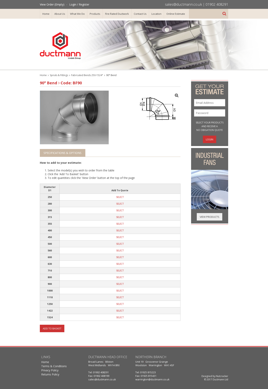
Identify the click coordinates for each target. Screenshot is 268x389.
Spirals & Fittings (59, 75)
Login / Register (79, 4)
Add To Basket (52, 328)
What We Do (77, 14)
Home (45, 14)
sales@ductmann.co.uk (183, 4)
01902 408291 (217, 4)
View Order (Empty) (52, 4)
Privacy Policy (49, 370)
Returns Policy (50, 374)
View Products (209, 217)
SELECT (120, 197)
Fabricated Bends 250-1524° (87, 75)
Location (156, 14)
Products (95, 14)
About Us (59, 14)
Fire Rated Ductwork (117, 14)
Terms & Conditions (54, 366)
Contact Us (140, 14)
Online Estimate (175, 14)
